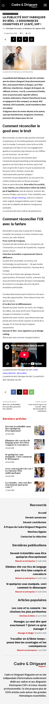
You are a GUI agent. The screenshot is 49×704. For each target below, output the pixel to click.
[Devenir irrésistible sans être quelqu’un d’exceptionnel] (39, 430)
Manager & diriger (26, 633)
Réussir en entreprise (25, 561)
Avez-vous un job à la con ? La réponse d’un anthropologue (19, 471)
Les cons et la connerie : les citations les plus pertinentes (28, 610)
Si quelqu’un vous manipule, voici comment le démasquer (18, 456)
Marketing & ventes (10, 14)
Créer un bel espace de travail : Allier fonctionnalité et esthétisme (37, 408)
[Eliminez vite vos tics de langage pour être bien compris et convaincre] (39, 444)
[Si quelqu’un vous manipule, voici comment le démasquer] (39, 458)
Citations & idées (27, 616)
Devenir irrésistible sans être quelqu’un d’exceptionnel (18, 428)
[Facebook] (13, 39)
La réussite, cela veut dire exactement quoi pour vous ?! (18, 485)
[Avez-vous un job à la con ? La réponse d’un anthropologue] (39, 472)
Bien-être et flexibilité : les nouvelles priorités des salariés (12, 407)
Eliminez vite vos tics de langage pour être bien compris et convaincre (17, 442)
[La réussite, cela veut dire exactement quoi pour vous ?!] (39, 486)
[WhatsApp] (31, 39)
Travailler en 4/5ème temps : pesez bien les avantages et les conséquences (26, 642)
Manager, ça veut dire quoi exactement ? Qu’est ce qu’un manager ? (28, 625)
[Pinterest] (25, 39)
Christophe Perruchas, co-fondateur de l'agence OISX (25, 28)
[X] (19, 39)
